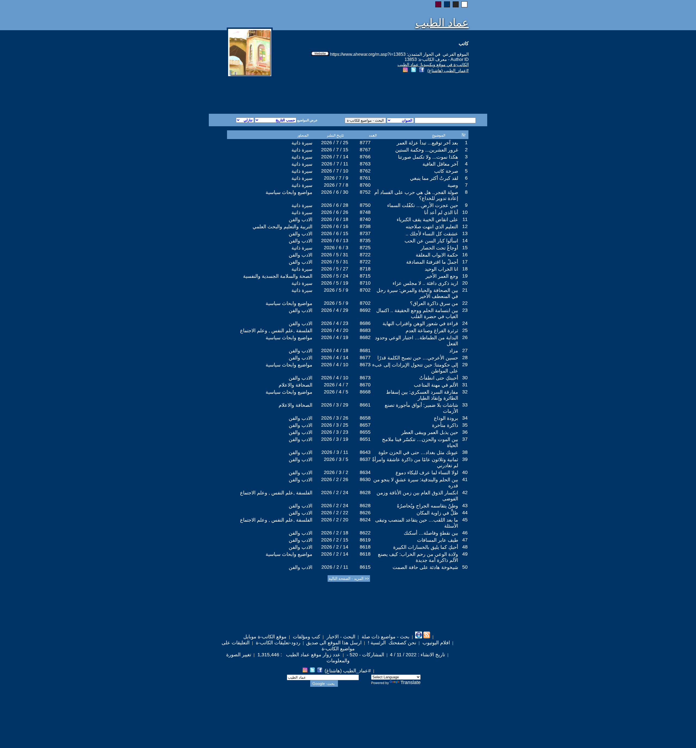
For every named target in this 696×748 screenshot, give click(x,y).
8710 (365, 283)
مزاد (453, 350)
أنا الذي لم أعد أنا (441, 212)
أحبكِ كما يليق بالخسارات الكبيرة (425, 547)
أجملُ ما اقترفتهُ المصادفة (432, 262)
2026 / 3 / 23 (334, 432)
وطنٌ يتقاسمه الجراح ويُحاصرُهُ (427, 506)
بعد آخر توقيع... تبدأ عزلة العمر (427, 143)
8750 (365, 205)
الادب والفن (300, 219)
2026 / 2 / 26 (334, 479)
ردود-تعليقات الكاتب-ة (277, 642)
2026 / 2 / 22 (334, 512)
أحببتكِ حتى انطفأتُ (438, 378)
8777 (365, 142)
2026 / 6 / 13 (334, 240)
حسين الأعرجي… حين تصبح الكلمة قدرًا (417, 358)
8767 (365, 149)
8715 (365, 276)
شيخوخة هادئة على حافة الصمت (425, 567)
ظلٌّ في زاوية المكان (437, 513)
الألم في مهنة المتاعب (436, 385)
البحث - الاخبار (340, 636)
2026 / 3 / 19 (334, 439)
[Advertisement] (282, 94)
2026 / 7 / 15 (334, 149)
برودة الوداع (446, 418)
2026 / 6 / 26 (334, 212)
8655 (365, 432)
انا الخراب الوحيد (441, 269)
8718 (365, 269)
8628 (365, 492)
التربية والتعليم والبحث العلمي (282, 226)
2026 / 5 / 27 (334, 269)
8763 (365, 164)
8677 (365, 357)
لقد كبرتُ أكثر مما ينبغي (434, 178)
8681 (365, 350)
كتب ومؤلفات (305, 636)
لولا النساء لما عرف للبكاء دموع (427, 472)
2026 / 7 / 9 (336, 178)
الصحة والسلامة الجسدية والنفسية (277, 276)
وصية (453, 185)
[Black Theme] (456, 4)
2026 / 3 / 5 (336, 459)
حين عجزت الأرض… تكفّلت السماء (422, 205)
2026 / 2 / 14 (334, 547)
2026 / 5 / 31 (334, 254)
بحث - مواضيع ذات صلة (384, 636)
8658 (365, 418)
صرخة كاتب (446, 171)
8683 (365, 330)
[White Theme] (464, 4)
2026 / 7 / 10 (334, 171)
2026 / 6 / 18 (334, 219)
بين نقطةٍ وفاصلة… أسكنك (431, 533)
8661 (365, 405)
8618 (365, 547)
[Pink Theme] (438, 4)
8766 (365, 156)
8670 (365, 384)
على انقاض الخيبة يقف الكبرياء (427, 219)
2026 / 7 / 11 (334, 164)
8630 (365, 479)
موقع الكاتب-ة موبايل (265, 636)
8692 (365, 310)
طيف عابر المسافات (437, 540)
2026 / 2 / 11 (334, 567)
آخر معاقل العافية (440, 164)
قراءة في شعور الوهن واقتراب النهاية (420, 323)
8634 (365, 472)
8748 (365, 212)
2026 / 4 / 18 (334, 350)
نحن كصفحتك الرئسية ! (391, 642)
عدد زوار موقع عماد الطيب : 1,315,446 (298, 654)
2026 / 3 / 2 (336, 472)
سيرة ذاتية (301, 143)
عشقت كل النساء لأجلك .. (432, 233)
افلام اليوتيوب (435, 642)
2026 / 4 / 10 (334, 364)
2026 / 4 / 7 (336, 384)
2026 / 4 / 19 (334, 337)
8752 (365, 192)
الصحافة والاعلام (295, 385)
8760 (365, 185)
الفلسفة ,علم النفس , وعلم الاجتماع (276, 330)
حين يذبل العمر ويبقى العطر (429, 432)
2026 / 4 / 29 (334, 310)
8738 (365, 226)
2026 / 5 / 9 (336, 290)
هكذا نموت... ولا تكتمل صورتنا (428, 157)
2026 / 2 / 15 (334, 540)
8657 (365, 425)
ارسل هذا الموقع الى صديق (334, 642)
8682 (365, 337)
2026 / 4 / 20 (334, 330)
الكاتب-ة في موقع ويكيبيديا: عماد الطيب (433, 64)
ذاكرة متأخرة (445, 425)
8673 (365, 364)
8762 (365, 171)
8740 (365, 219)
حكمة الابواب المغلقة (437, 255)
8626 (365, 512)
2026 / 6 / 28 (334, 205)
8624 (365, 519)
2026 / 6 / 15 (334, 233)
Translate (410, 682)
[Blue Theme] (447, 4)
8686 (365, 323)
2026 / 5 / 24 (334, 276)
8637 (365, 459)
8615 (365, 567)
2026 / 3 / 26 (334, 418)
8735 (365, 240)
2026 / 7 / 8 (336, 185)
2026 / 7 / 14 (334, 156)
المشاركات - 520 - (364, 654)
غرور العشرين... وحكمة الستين (426, 150)
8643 (365, 452)
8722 (365, 254)
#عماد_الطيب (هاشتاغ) (448, 70)
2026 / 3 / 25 (334, 425)
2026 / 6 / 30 (334, 192)
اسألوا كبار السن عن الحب (431, 241)
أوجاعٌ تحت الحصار (439, 248)
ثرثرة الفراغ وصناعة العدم (432, 330)
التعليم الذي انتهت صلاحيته (432, 226)
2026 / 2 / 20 (334, 519)
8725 (365, 247)
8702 (365, 290)
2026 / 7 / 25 (334, 142)
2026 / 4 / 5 (336, 392)
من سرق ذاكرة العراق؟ (434, 303)
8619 (365, 540)
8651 (365, 439)
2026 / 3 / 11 (334, 452)
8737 (365, 233)
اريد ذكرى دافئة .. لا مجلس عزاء (425, 283)
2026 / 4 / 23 (334, 323)
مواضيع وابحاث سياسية (289, 192)
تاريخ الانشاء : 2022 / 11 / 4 (417, 654)
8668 (365, 392)
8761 (365, 178)
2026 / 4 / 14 (334, 357)
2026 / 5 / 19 (334, 283)
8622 (365, 532)
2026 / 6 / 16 (334, 226)
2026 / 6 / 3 (336, 247)
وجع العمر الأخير (441, 276)
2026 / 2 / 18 (334, 532)
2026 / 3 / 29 (334, 405)
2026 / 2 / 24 (334, 492)
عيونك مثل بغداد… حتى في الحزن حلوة (418, 452)
